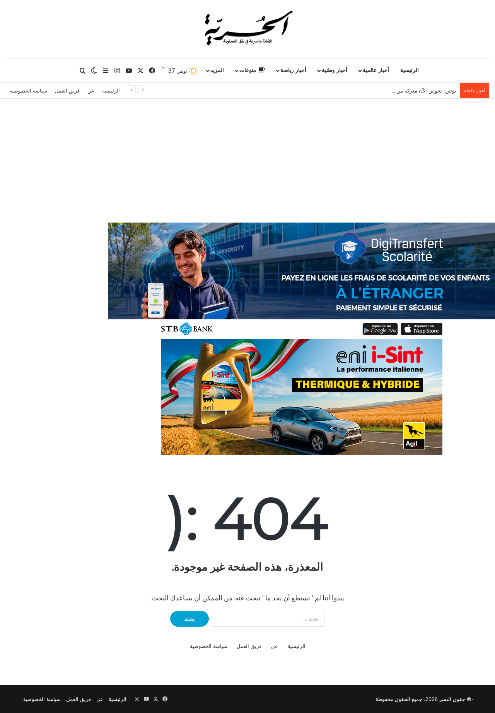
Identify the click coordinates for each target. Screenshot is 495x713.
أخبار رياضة (293, 70)
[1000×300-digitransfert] (301, 280)
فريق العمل (67, 90)
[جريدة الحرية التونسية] (247, 29)
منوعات (248, 70)
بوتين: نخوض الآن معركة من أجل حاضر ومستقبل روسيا (397, 90)
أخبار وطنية (334, 70)
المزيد (217, 70)
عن (90, 90)
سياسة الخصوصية (28, 90)
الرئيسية (409, 70)
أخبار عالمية (376, 70)
